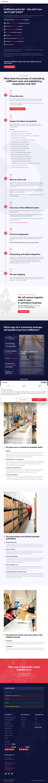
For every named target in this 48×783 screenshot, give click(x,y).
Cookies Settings (23, 399)
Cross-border (7, 722)
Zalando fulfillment (8, 726)
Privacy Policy (16, 394)
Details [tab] (24, 385)
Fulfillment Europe (8, 735)
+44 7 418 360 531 (8, 764)
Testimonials (23, 719)
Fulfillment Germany (9, 733)
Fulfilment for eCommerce (10, 717)
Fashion (8, 699)
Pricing (22, 724)
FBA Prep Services (8, 724)
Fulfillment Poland (8, 730)
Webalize (11, 781)
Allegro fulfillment (8, 728)
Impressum (37, 724)
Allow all (39, 399)
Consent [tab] (8, 385)
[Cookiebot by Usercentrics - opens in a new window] (41, 382)
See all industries (10, 688)
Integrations (7, 741)
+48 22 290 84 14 (8, 769)
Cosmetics (8, 692)
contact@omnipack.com (10, 763)
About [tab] (39, 385)
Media (36, 719)
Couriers (6, 739)
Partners (6, 737)
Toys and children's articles (12, 706)
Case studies (23, 717)
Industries (23, 726)
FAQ (36, 722)
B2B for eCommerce (9, 719)
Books (7, 702)
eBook (36, 717)
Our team (23, 722)
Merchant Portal (10, 744)
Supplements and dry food (12, 695)
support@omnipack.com (10, 768)
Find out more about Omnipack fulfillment (19, 222)
